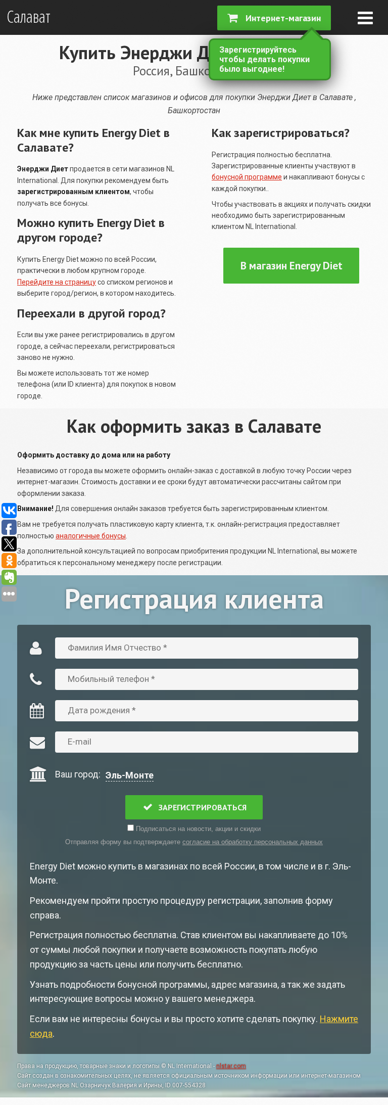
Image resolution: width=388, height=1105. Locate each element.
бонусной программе (247, 177)
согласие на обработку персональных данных (252, 842)
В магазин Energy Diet (291, 265)
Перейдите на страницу (56, 282)
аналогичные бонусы (91, 536)
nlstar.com (231, 1066)
